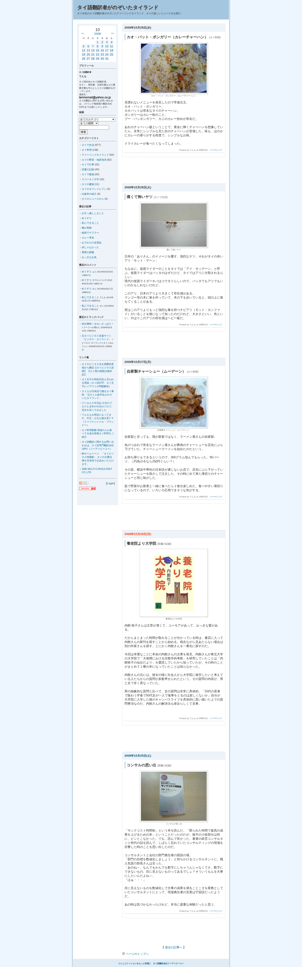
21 (93, 54)
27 (88, 58)
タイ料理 (87, 149)
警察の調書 (88, 252)
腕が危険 (87, 227)
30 (102, 58)
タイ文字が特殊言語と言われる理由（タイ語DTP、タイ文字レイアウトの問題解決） (98, 383)
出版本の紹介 (89, 193)
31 (106, 58)
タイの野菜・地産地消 (94, 159)
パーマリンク (216, 150)
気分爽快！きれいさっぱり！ (98, 323)
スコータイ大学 (90, 179)
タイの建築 (88, 184)
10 (106, 46)
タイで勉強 (88, 174)
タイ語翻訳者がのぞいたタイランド (118, 7)
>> (112, 33)
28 (93, 58)
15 (97, 50)
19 (83, 54)
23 (102, 54)
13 (88, 50)
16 (102, 50)
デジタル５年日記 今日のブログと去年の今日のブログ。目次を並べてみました (98, 406)
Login (110, 483)
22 (97, 54)
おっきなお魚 (89, 257)
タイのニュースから (93, 198)
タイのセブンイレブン (94, 189)
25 (111, 54)
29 (97, 58)
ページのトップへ (137, 953)
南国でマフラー (90, 232)
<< (82, 33)
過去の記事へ (173, 947)
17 (106, 50)
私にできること (90, 222)
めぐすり (87, 218)
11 (111, 46)
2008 (97, 33)
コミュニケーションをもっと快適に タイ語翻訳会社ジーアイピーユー (151, 963)
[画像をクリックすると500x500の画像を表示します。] (174, 616)
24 (106, 54)
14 (93, 50)
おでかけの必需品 (91, 242)
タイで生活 (88, 145)
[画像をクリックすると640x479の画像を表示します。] (174, 93)
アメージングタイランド (95, 154)
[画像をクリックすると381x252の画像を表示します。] (174, 247)
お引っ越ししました (93, 213)
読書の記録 (88, 169)
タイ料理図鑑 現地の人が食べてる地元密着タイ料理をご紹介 (98, 434)
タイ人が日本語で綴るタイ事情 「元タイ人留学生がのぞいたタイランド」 (98, 395)
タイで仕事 (88, 164)
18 (111, 50)
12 (83, 50)
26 (83, 58)
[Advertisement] (174, 171)
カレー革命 (88, 237)
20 (88, 54)
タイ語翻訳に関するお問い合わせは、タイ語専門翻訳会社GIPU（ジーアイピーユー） (98, 445)
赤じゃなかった (90, 247)
